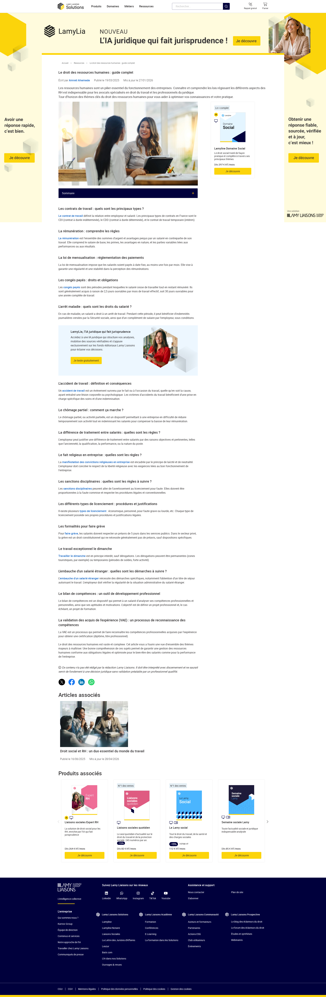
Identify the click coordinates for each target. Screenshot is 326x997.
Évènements (194, 946)
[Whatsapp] (91, 682)
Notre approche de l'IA (69, 942)
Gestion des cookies (181, 989)
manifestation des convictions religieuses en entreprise (96, 462)
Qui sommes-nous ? (68, 917)
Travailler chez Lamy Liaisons (73, 948)
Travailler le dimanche (72, 556)
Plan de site (237, 892)
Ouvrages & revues (112, 964)
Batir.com (107, 952)
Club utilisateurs (196, 940)
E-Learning (150, 934)
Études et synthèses (241, 933)
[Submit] (226, 13)
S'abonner (193, 898)
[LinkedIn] (81, 682)
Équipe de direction (68, 930)
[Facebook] (71, 682)
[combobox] (201, 6)
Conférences (151, 927)
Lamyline (107, 921)
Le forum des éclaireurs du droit (247, 927)
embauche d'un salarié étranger (79, 578)
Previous (58, 821)
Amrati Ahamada (79, 80)
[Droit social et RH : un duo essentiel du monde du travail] (163, 724)
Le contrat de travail (71, 216)
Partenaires (194, 927)
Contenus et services (68, 936)
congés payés (71, 287)
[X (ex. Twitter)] (62, 682)
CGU (60, 989)
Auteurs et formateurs (199, 921)
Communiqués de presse (71, 954)
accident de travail (73, 390)
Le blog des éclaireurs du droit (246, 921)
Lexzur (105, 946)
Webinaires (237, 940)
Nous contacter (196, 892)
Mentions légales (87, 989)
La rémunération (68, 238)
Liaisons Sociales (111, 934)
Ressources (79, 63)
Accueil (65, 63)
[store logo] (71, 6)
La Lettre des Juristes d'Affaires (118, 940)
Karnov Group (65, 923)
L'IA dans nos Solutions (114, 958)
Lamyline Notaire (111, 927)
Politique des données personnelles (119, 989)
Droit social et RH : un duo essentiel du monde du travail (102, 751)
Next (267, 821)
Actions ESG (194, 934)
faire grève (71, 533)
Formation (150, 921)
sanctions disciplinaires (77, 488)
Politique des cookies (154, 989)
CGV (70, 989)
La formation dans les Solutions (161, 940)
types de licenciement (93, 511)
